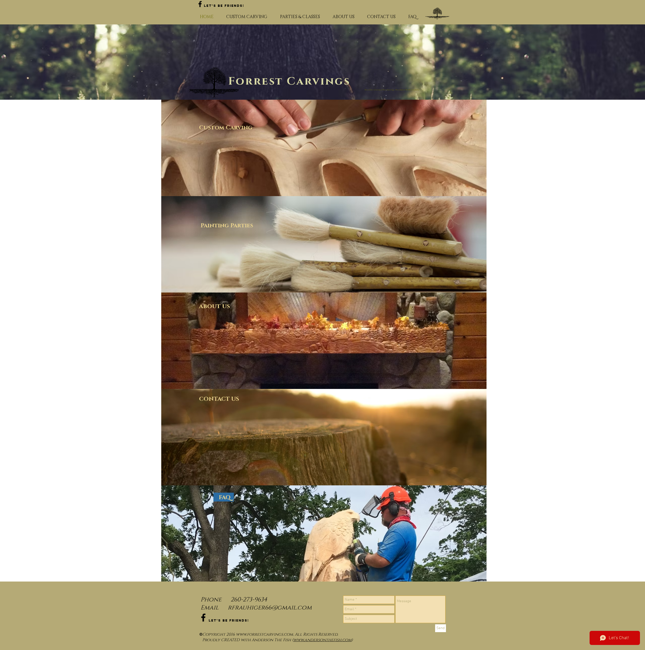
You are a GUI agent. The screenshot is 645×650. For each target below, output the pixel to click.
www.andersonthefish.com (322, 640)
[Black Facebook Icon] (200, 4)
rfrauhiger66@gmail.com (270, 608)
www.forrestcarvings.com (264, 634)
